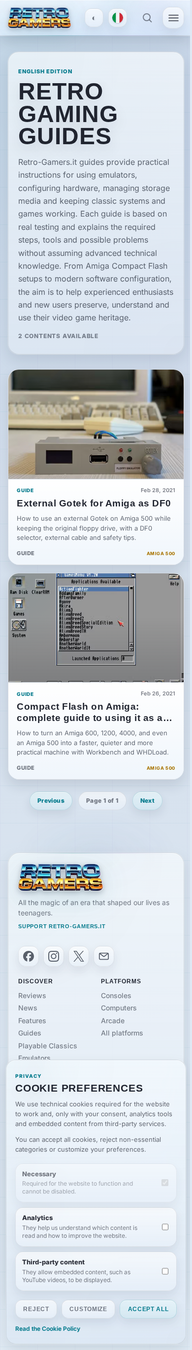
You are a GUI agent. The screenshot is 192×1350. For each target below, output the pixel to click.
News (27, 1008)
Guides (29, 1033)
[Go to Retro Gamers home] (39, 17)
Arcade (113, 1020)
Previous (50, 800)
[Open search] (147, 17)
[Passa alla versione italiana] (117, 17)
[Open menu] (173, 18)
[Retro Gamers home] (60, 877)
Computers (119, 1008)
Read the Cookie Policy (47, 1328)
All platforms (122, 1033)
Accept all (148, 1309)
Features (32, 1020)
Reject (36, 1309)
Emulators (34, 1058)
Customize (88, 1309)
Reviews (32, 995)
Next (147, 800)
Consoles (116, 995)
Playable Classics (47, 1045)
